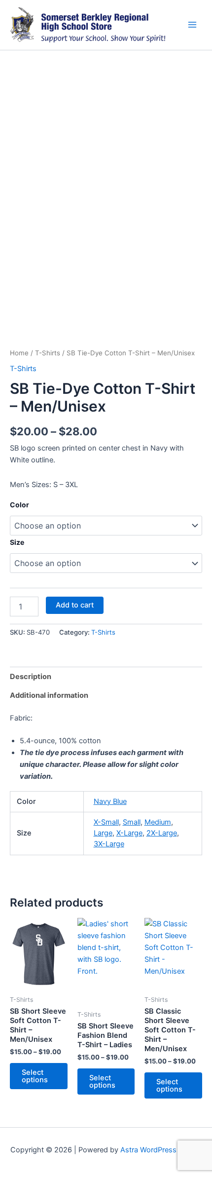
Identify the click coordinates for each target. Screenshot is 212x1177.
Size (17, 542)
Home (19, 353)
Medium (157, 822)
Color (19, 504)
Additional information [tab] (49, 695)
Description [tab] (30, 676)
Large (103, 833)
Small (132, 822)
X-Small (106, 822)
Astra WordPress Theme (161, 1149)
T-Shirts (47, 353)
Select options (35, 1076)
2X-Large (161, 833)
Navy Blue (110, 801)
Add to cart (75, 605)
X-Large (129, 833)
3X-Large (109, 843)
